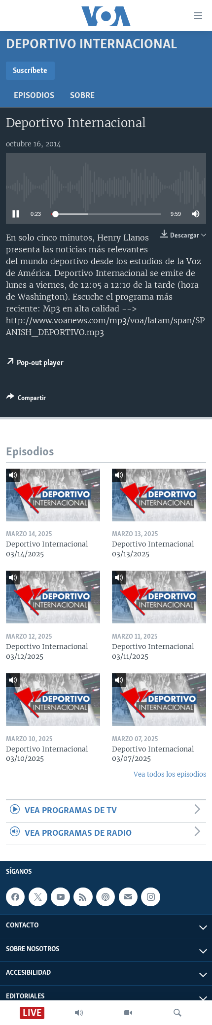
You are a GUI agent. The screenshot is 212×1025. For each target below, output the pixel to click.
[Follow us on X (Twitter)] (38, 897)
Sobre (82, 96)
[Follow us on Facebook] (15, 897)
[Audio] (79, 1012)
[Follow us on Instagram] (150, 897)
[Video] (128, 1012)
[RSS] (82, 897)
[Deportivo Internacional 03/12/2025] (53, 597)
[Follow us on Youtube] (60, 897)
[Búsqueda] (177, 1012)
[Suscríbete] (128, 897)
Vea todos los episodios (170, 774)
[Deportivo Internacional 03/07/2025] (159, 699)
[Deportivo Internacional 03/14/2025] (53, 495)
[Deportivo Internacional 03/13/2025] (159, 495)
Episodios (34, 96)
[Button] (26, 399)
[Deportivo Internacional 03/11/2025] (159, 597)
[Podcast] (105, 897)
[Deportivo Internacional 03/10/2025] (53, 699)
